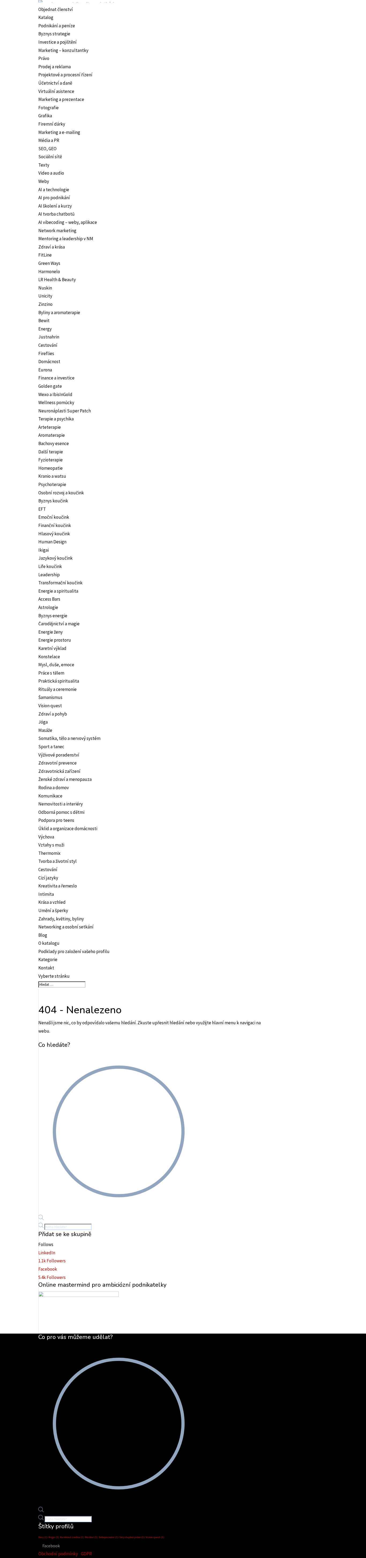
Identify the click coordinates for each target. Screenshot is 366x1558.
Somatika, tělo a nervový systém (69, 738)
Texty (43, 165)
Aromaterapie (51, 435)
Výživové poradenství (58, 755)
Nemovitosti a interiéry (60, 804)
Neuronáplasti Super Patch (64, 411)
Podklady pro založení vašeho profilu (74, 951)
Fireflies (46, 353)
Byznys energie (52, 616)
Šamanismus (50, 697)
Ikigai (43, 550)
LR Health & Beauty (57, 280)
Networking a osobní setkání (66, 927)
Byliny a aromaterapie (59, 312)
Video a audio (51, 173)
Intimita (46, 894)
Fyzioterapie (50, 460)
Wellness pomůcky (56, 402)
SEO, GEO (47, 149)
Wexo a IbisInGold (55, 394)
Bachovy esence (53, 443)
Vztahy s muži (51, 845)
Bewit (44, 320)
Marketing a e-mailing (59, 132)
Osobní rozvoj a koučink (61, 493)
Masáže (45, 730)
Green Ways (49, 263)
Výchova (46, 837)
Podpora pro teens (56, 820)
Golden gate (50, 386)
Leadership (49, 575)
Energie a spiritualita (58, 591)
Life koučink (50, 566)
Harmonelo (49, 271)
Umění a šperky (53, 910)
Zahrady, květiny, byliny (61, 919)
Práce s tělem (51, 673)
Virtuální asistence (56, 91)
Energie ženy (50, 632)
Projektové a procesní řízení (65, 75)
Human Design (52, 542)
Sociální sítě (50, 157)
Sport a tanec (51, 747)
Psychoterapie (52, 484)
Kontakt (46, 968)
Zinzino (45, 304)
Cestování (47, 345)
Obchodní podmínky (58, 1554)
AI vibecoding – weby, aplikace (67, 222)
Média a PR (48, 140)
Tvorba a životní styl (57, 861)
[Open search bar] (41, 1218)
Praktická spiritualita (58, 681)
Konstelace (49, 657)
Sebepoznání (108, 1537)
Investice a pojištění (57, 42)
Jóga (43, 722)
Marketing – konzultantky (63, 50)
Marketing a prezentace (61, 99)
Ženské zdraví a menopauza (65, 779)
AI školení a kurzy (55, 206)
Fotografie (48, 108)
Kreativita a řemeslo (57, 886)
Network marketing (57, 231)
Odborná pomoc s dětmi (61, 812)
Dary (43, 1537)
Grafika (45, 116)
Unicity (45, 296)
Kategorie (47, 959)
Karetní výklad (52, 648)
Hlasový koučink (54, 534)
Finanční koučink (54, 525)
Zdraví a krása (51, 247)
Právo (43, 58)
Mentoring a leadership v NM (65, 239)
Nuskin (45, 288)
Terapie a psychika (56, 419)
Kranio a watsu (52, 476)
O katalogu (48, 943)
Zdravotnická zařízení (59, 771)
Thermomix (49, 853)
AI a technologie (53, 190)
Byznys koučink (53, 501)
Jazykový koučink (55, 558)
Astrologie (48, 607)
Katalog (45, 17)
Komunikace (50, 796)
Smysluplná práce (132, 1537)
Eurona (45, 370)
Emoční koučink (53, 517)
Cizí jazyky (48, 878)
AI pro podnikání (54, 198)
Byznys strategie (54, 34)
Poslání (91, 1537)
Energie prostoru (54, 640)
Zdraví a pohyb (52, 714)
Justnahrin (48, 337)
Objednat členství (55, 9)
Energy (45, 329)
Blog (42, 935)
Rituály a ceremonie (57, 689)
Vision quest (50, 706)
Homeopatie (50, 468)
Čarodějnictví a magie (59, 624)
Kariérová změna (72, 1537)
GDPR (86, 1554)
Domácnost (49, 361)
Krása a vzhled (52, 902)
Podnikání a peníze (56, 26)
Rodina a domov (53, 788)
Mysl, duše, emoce (56, 665)
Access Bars (49, 599)
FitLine (45, 255)
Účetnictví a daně (55, 83)
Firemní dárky (51, 124)
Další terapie (50, 452)
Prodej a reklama (54, 67)
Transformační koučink (60, 583)
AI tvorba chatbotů (56, 214)
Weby (43, 181)
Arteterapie (49, 427)
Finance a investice (56, 378)
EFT (42, 509)
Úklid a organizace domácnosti (67, 828)
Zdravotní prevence (57, 763)
